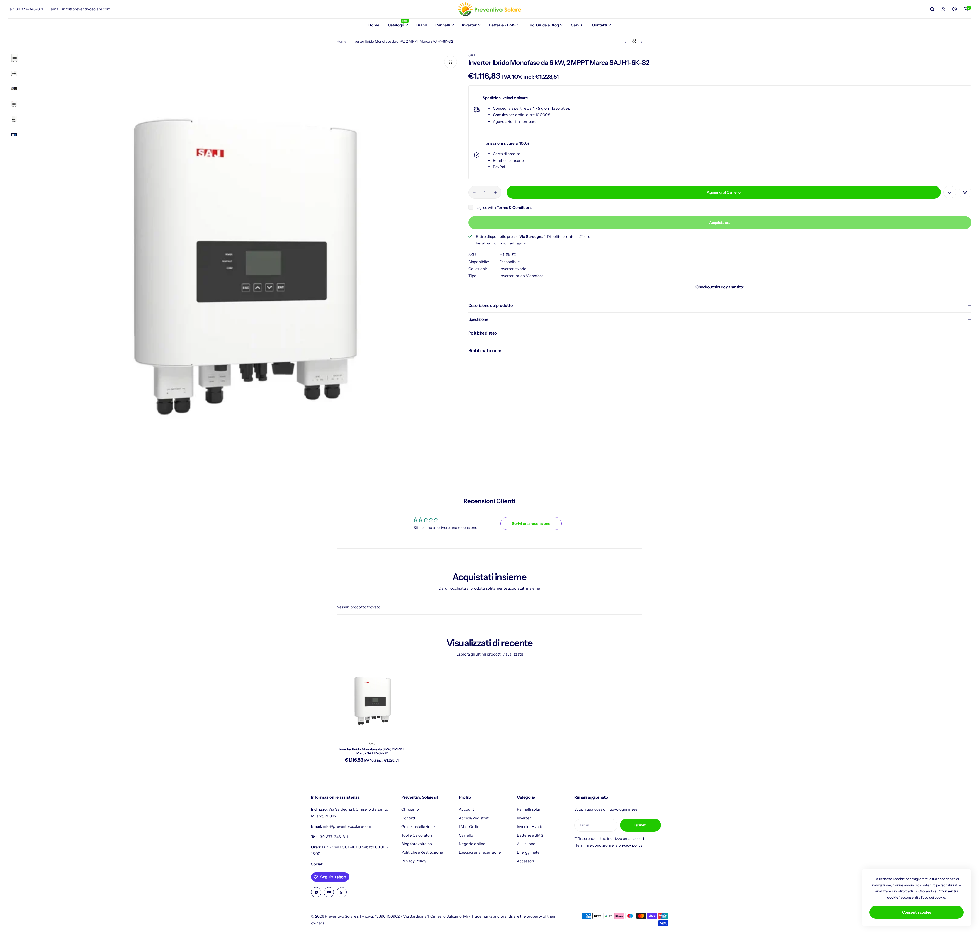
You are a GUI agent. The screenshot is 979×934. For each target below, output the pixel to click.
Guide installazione (418, 826)
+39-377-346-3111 (334, 836)
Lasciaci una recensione (480, 852)
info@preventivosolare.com (347, 826)
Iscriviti (640, 825)
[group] (242, 270)
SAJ (471, 54)
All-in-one (526, 843)
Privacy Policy (413, 861)
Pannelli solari (529, 809)
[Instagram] (316, 892)
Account (466, 809)
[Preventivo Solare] (489, 9)
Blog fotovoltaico (416, 843)
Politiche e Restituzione (422, 852)
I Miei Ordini (469, 826)
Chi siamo (410, 809)
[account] (943, 9)
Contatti (408, 818)
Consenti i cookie (916, 912)
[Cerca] (932, 9)
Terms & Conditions (514, 207)
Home (341, 41)
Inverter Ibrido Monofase (521, 275)
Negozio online (472, 843)
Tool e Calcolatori (416, 835)
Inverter (524, 818)
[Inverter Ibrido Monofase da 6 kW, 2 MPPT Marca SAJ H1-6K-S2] (372, 701)
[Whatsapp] (342, 892)
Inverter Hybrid (513, 268)
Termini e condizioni (593, 845)
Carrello (466, 835)
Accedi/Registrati (474, 818)
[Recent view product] (954, 9)
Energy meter (529, 852)
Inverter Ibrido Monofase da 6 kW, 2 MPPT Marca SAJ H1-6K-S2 (371, 751)
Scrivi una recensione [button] (531, 523)
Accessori (525, 861)
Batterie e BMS (530, 835)
